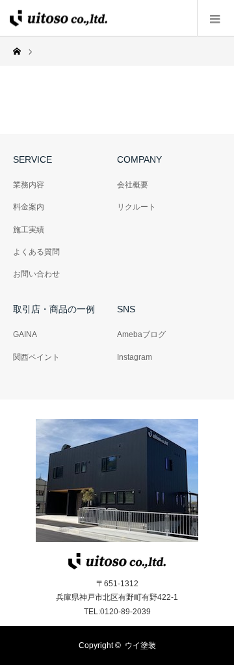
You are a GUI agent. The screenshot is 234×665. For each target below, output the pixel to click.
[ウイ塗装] (58, 18)
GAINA (25, 334)
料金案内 (28, 206)
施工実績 (28, 229)
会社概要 (132, 184)
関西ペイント (36, 357)
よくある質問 (36, 251)
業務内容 (28, 184)
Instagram (134, 357)
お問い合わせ (36, 273)
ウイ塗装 (140, 645)
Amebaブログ (141, 334)
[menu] (215, 18)
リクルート (136, 206)
